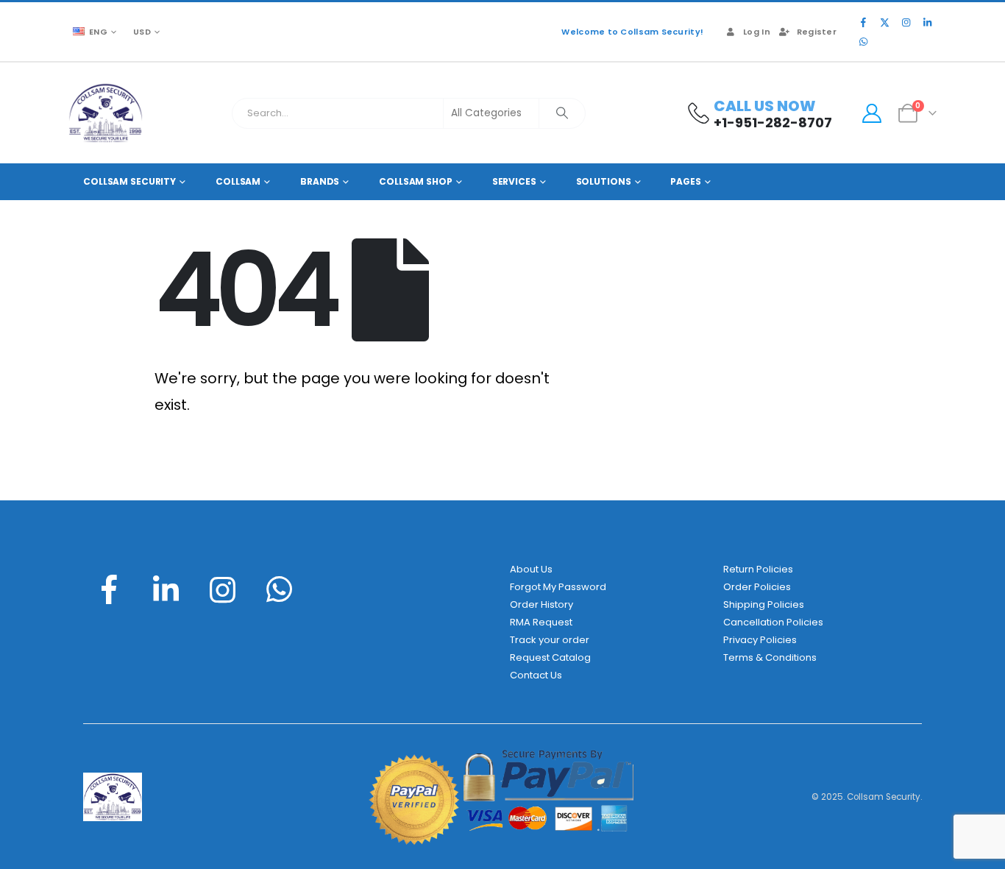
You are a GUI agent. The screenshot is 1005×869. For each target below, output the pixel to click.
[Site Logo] (105, 112)
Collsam (238, 181)
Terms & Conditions (770, 657)
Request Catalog (550, 657)
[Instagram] (905, 22)
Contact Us (536, 675)
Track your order (549, 640)
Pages (685, 181)
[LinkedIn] (927, 22)
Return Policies (758, 569)
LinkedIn (165, 589)
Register (817, 32)
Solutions (603, 181)
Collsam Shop (415, 181)
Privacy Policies (760, 640)
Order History (541, 604)
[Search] (562, 113)
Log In (756, 32)
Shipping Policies (763, 604)
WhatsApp (279, 589)
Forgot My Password (558, 587)
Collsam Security (129, 181)
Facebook (109, 589)
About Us (531, 569)
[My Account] (871, 113)
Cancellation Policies (773, 622)
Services (514, 181)
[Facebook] (863, 22)
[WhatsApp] (863, 41)
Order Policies (757, 587)
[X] (884, 22)
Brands (319, 181)
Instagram (223, 589)
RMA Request (541, 622)
